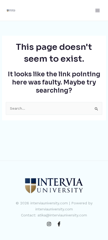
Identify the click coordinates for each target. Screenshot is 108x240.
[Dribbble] (59, 224)
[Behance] (49, 224)
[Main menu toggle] (97, 10)
